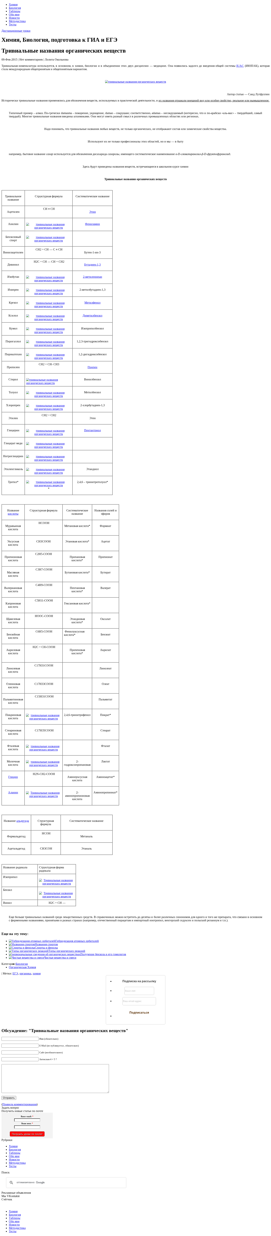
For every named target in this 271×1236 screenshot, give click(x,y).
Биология (15, 7)
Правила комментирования (19, 1104)
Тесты (12, 24)
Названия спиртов (46, 944)
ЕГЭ (15, 973)
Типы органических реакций (66, 951)
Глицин (13, 776)
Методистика (17, 21)
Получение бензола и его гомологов (103, 954)
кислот (13, 513)
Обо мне (14, 14)
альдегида (22, 820)
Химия (13, 4)
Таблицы (14, 11)
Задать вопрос (10, 1107)
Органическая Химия (22, 967)
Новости (14, 17)
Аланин (13, 792)
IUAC (240, 65)
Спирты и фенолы (46, 947)
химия (37, 973)
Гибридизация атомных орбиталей (77, 941)
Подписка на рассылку (139, 981)
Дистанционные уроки (15, 30)
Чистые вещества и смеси (60, 957)
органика (25, 973)
